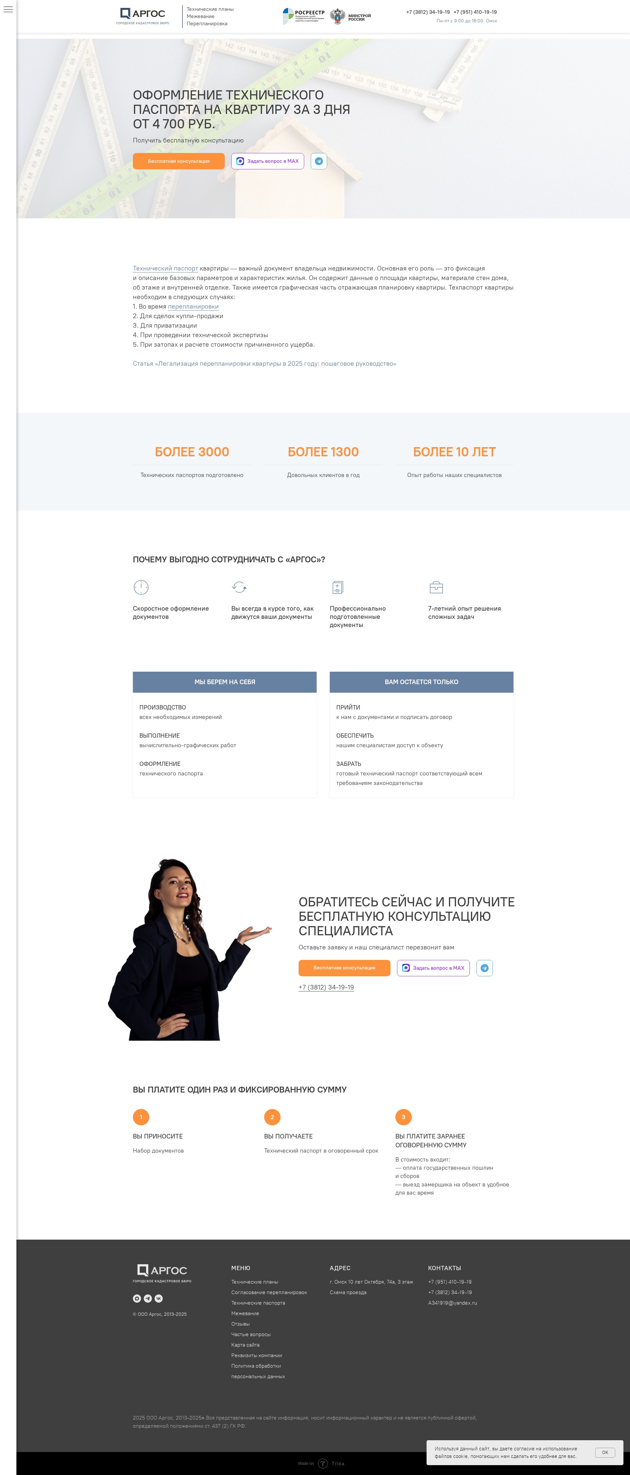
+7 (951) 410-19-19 (475, 12)
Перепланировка (207, 23)
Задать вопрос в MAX (273, 161)
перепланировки (193, 306)
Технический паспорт (165, 268)
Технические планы (210, 9)
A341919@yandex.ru (452, 1303)
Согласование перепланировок (269, 1292)
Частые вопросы (251, 1334)
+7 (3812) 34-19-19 (428, 12)
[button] (179, 161)
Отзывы (240, 1324)
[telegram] (148, 1298)
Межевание (201, 16)
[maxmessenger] (137, 1298)
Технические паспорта (258, 1303)
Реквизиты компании (256, 1355)
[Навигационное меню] (8, 10)
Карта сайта (245, 1345)
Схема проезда (348, 1292)
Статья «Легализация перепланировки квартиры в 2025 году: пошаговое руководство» (264, 363)
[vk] (159, 1298)
